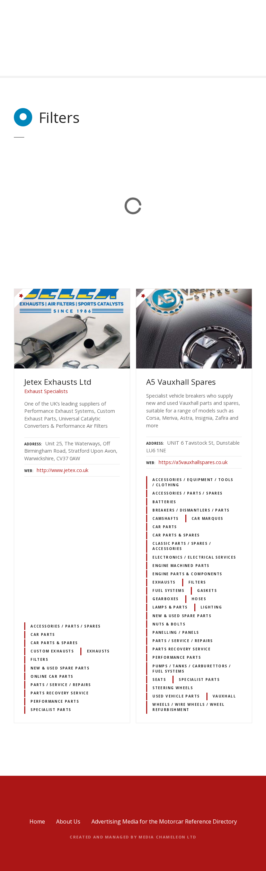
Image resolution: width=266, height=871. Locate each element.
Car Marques (207, 518)
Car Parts (42, 634)
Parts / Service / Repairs (60, 684)
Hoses (199, 598)
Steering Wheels (172, 687)
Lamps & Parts (169, 607)
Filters (39, 659)
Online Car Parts (51, 676)
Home (37, 821)
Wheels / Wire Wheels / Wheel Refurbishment (188, 707)
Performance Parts (54, 701)
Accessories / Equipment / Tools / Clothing (192, 482)
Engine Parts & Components (187, 573)
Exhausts (98, 651)
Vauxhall (224, 696)
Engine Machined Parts (181, 565)
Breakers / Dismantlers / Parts (190, 510)
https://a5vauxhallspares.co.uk (193, 462)
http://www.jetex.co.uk (62, 470)
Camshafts (165, 518)
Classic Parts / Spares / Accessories (181, 546)
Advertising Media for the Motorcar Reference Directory (164, 821)
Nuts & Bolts (168, 624)
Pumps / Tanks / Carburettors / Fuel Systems (191, 669)
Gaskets (207, 590)
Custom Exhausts (52, 651)
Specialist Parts (50, 709)
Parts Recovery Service (59, 693)
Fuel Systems (168, 590)
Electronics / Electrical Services (194, 557)
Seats (159, 679)
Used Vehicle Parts (176, 696)
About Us (68, 821)
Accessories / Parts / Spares (65, 626)
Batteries (164, 501)
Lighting (211, 607)
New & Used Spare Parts (59, 668)
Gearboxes (165, 598)
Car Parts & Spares (54, 642)
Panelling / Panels (175, 632)
